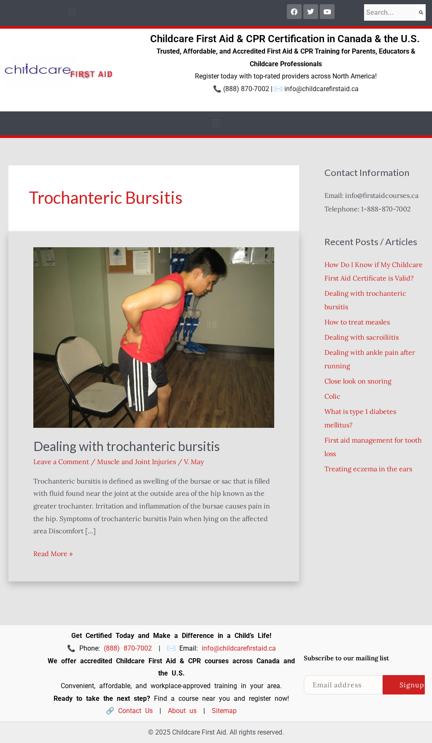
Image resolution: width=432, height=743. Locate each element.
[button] (72, 12)
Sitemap (224, 711)
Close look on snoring (358, 381)
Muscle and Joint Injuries (136, 461)
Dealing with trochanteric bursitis (126, 446)
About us (182, 711)
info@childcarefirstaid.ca (321, 89)
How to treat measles (357, 322)
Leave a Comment (61, 461)
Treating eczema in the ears (368, 469)
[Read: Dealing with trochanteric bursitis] (153, 336)
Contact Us (135, 711)
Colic (332, 396)
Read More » (53, 553)
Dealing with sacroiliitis (361, 337)
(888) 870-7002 (246, 89)
